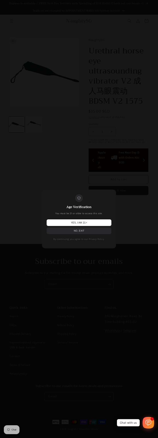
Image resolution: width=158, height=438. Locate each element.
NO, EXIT (79, 230)
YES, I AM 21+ (79, 222)
